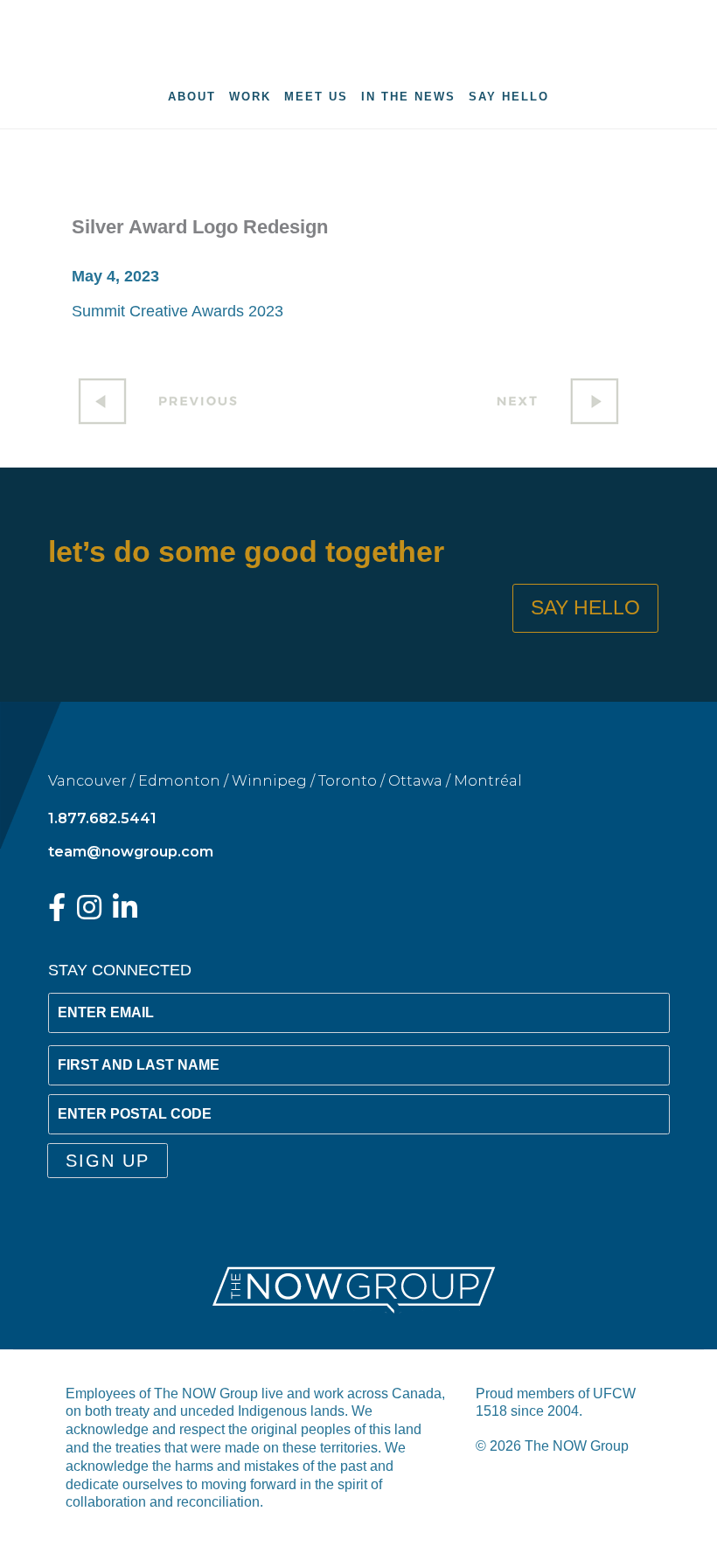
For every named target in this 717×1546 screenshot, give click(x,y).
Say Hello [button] (585, 608)
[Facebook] (57, 912)
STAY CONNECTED (119, 970)
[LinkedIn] (125, 912)
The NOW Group (358, 31)
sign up (108, 1160)
